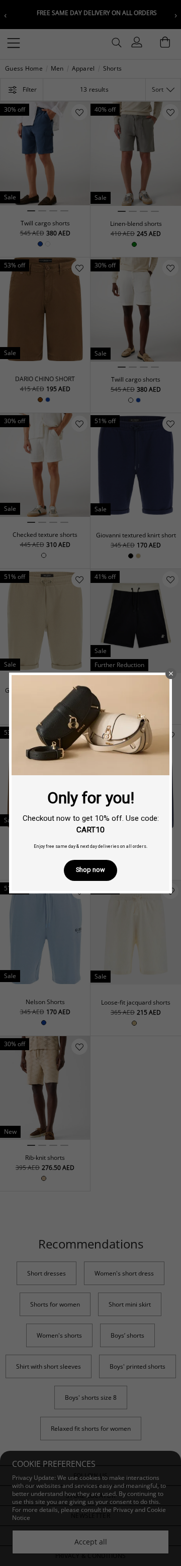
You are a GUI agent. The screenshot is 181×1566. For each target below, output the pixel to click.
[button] (170, 673)
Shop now (90, 869)
